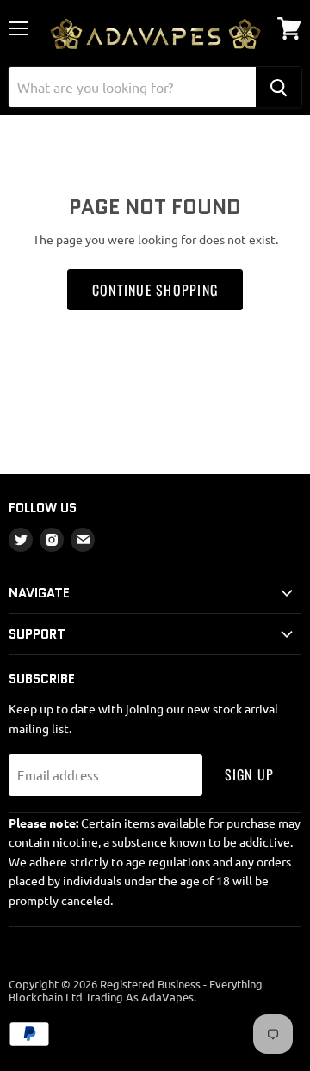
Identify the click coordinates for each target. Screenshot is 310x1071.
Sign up (250, 774)
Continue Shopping (155, 289)
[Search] (278, 87)
